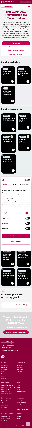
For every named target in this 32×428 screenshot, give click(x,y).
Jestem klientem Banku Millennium (16, 332)
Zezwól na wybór (16, 241)
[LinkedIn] (3, 356)
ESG (2, 376)
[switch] (27, 218)
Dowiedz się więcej (25, 1)
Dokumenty (4, 405)
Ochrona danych (5, 418)
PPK (2, 371)
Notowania (4, 400)
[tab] (16, 43)
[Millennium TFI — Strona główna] (7, 7)
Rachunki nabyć (21, 407)
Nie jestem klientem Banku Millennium (16, 327)
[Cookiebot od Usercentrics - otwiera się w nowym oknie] (23, 180)
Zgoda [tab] (5, 184)
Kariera (18, 418)
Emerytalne (4, 374)
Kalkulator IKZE (5, 391)
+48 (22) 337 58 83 (6, 353)
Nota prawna (4, 420)
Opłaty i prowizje (21, 402)
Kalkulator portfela (6, 393)
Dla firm (3, 378)
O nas (18, 385)
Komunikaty (20, 367)
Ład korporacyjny (21, 391)
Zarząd (18, 389)
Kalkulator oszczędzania (8, 387)
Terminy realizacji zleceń (23, 409)
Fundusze (4, 367)
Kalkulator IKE (5, 389)
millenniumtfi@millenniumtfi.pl (9, 350)
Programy (4, 369)
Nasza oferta (4, 365)
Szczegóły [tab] (14, 184)
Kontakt (19, 416)
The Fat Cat (18, 425)
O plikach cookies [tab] (25, 184)
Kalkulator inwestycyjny (7, 385)
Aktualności (20, 365)
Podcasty (19, 371)
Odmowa (16, 247)
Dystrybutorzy (21, 404)
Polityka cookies (5, 416)
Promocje (4, 407)
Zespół (18, 387)
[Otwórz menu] (29, 7)
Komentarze (20, 369)
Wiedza (3, 403)
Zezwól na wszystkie (16, 236)
